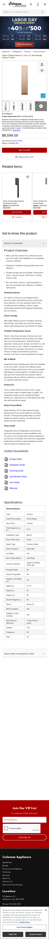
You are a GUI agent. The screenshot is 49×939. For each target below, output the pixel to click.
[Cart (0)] (45, 4)
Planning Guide (16, 471)
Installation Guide (17, 465)
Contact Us (7, 881)
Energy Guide (15, 459)
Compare (18, 217)
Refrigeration (17, 52)
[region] (24, 923)
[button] (4, 4)
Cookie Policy (24, 922)
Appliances (6, 52)
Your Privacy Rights (24, 927)
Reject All (13, 934)
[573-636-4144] (38, 4)
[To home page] (17, 4)
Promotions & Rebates (12, 869)
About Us (6, 878)
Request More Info (26, 157)
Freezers (27, 52)
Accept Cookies (36, 934)
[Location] (31, 4)
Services (6, 875)
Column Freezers (39, 52)
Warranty (13, 488)
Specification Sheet (18, 477)
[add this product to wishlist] (42, 71)
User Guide (14, 482)
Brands (5, 866)
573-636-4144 (15, 904)
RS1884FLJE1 (13, 143)
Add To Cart (25, 150)
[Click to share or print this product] (42, 64)
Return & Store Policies (12, 885)
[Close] (46, 910)
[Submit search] (42, 12)
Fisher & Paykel (17, 141)
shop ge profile (24, 44)
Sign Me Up (24, 837)
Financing (6, 872)
